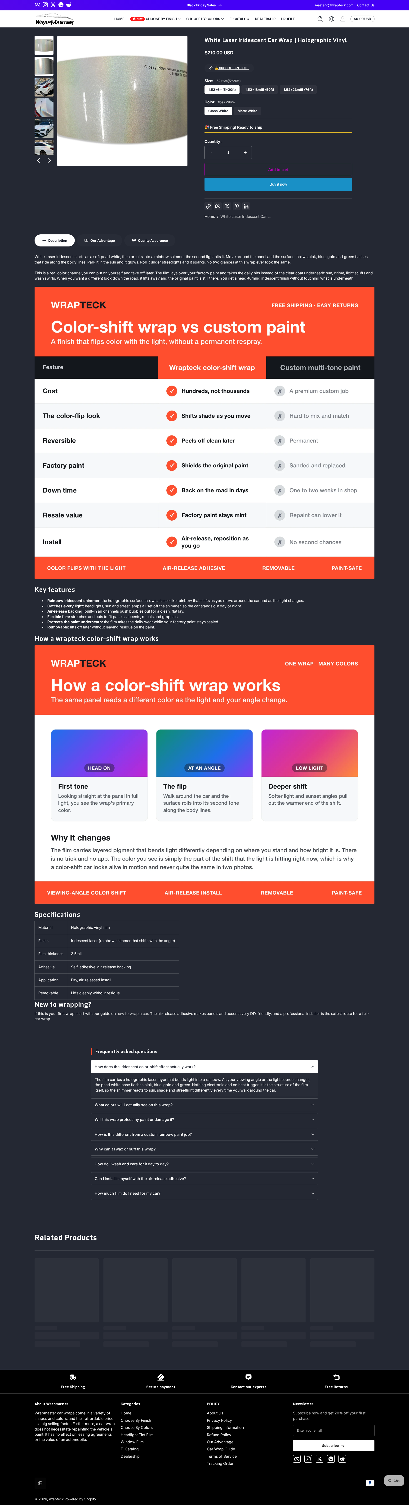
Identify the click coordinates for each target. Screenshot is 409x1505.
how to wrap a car (132, 1013)
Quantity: (213, 141)
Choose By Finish (136, 1420)
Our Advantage (220, 1441)
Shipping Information (225, 1427)
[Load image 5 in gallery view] (44, 128)
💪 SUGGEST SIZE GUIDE (232, 68)
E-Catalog (130, 1449)
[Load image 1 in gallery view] (44, 45)
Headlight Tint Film (137, 1434)
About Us (215, 1413)
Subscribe (330, 1446)
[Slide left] (38, 160)
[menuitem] (161, 1413)
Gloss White (218, 111)
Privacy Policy (219, 1420)
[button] (320, 18)
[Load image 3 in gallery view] (44, 87)
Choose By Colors (137, 1427)
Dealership (130, 1456)
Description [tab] (57, 240)
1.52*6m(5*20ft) (222, 90)
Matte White (247, 111)
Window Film (132, 1441)
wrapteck (56, 1499)
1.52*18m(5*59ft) (259, 90)
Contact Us (365, 5)
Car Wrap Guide (221, 1449)
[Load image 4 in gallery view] (44, 107)
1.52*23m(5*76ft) (298, 90)
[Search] (320, 19)
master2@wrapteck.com (334, 5)
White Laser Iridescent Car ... (245, 216)
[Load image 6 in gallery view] (44, 149)
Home (209, 216)
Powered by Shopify (80, 1499)
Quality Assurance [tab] (153, 240)
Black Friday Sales (201, 5)
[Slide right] (49, 160)
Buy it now (278, 184)
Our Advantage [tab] (102, 240)
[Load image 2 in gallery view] (44, 66)
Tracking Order (220, 1463)
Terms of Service (222, 1456)
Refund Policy (219, 1434)
